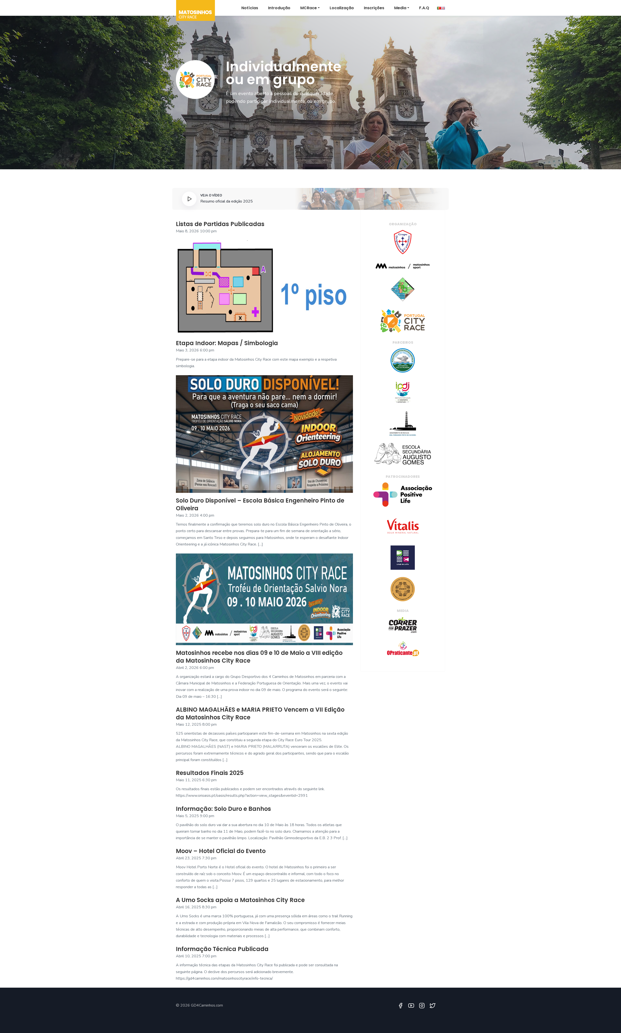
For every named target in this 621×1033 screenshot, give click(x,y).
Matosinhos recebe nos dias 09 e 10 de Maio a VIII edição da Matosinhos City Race (259, 657)
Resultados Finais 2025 (210, 773)
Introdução (279, 8)
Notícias (249, 8)
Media (400, 8)
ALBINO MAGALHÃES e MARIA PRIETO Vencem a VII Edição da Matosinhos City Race (260, 713)
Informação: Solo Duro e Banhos (223, 809)
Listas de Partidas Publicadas (220, 224)
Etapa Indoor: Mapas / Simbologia (227, 343)
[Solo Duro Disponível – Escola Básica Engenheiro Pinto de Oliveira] (264, 433)
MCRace (308, 8)
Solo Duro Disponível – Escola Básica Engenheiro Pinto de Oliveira (260, 504)
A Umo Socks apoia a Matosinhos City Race (240, 900)
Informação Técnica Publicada (222, 949)
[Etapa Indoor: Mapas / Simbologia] (264, 287)
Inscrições (374, 8)
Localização (342, 8)
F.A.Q (424, 8)
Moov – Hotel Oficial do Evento (221, 851)
